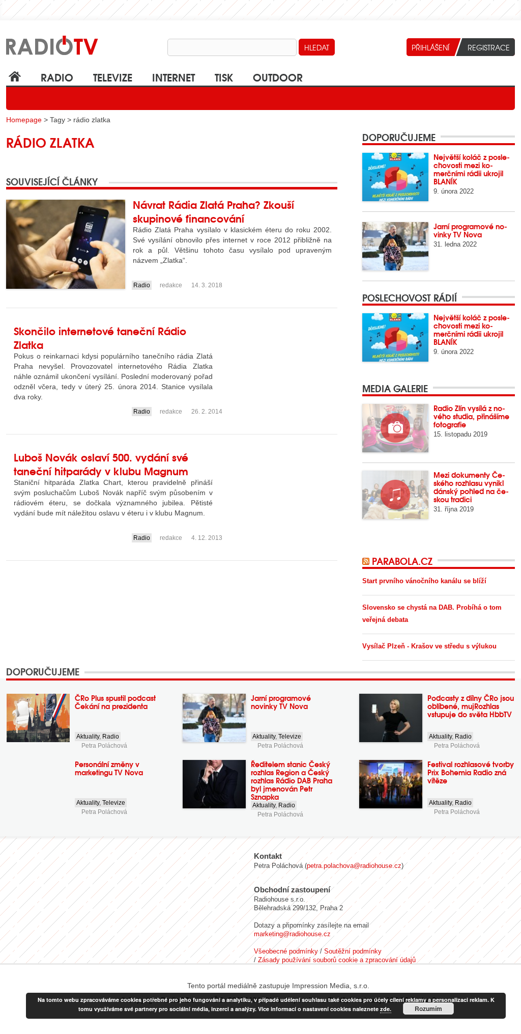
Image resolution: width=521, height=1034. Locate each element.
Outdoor (278, 77)
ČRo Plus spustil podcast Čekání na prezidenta (115, 702)
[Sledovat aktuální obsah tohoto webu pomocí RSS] (367, 561)
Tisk (224, 77)
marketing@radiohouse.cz (292, 934)
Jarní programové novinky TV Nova (470, 230)
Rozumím (428, 1008)
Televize (112, 77)
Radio (57, 77)
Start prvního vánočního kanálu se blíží (424, 581)
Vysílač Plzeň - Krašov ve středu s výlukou (429, 646)
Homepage (24, 120)
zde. (385, 1009)
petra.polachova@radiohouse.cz (354, 865)
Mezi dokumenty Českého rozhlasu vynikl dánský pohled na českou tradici (471, 487)
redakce (171, 285)
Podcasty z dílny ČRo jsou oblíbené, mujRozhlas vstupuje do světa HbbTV (470, 706)
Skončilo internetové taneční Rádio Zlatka (100, 337)
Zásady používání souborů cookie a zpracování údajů (337, 960)
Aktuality (87, 736)
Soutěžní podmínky (353, 951)
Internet (173, 77)
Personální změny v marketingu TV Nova (109, 768)
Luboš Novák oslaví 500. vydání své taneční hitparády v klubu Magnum (101, 463)
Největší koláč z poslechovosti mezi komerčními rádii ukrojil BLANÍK (471, 169)
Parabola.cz (402, 561)
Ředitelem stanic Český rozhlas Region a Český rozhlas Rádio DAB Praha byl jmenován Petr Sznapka (291, 780)
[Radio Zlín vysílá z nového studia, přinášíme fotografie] (395, 428)
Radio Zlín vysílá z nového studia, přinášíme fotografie (471, 416)
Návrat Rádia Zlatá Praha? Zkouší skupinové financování (213, 211)
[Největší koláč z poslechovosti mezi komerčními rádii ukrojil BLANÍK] (395, 177)
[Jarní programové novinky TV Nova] (395, 246)
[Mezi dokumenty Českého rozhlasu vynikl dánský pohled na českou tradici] (395, 495)
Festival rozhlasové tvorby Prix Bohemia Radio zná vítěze (470, 772)
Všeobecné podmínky (286, 951)
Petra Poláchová (104, 745)
